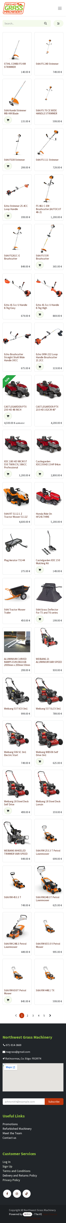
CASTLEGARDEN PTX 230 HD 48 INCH (15, 408)
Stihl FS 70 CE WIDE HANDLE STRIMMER (46, 112)
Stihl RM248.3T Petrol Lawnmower (47, 899)
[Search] (45, 23)
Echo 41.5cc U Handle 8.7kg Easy (15, 306)
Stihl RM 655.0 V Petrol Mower (48, 945)
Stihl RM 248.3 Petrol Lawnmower (15, 945)
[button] (8, 119)
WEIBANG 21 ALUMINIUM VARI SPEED (49, 660)
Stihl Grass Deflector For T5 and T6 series (47, 611)
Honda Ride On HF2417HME (44, 515)
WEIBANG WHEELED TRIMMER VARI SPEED (16, 852)
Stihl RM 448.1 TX (45, 990)
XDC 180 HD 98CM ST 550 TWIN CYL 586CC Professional (15, 464)
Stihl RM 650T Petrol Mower (15, 992)
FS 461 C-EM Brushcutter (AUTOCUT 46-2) (48, 209)
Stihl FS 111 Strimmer (47, 159)
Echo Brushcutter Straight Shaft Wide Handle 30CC (14, 357)
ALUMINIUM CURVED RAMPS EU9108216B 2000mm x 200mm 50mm (17, 662)
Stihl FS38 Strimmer (14, 159)
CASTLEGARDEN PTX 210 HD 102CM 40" (47, 408)
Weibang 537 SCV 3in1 (16, 708)
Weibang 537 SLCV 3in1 (48, 708)
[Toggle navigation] (59, 8)
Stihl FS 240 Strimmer (47, 63)
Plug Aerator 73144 (14, 560)
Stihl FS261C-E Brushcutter (12, 257)
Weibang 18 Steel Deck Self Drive (16, 803)
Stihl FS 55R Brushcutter (42, 257)
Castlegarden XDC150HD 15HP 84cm (48, 463)
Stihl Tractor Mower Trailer (14, 611)
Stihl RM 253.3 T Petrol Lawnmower (48, 852)
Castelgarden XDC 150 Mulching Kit (48, 562)
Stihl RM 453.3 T (12, 897)
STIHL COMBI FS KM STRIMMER (15, 65)
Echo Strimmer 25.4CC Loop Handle (16, 207)
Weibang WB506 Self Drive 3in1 (47, 753)
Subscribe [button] (54, 1101)
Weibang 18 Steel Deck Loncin (48, 803)
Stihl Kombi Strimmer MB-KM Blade (15, 112)
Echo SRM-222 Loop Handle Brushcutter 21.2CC (47, 357)
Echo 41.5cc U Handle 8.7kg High (47, 306)
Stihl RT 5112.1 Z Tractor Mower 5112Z (16, 515)
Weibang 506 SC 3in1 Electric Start (15, 753)
